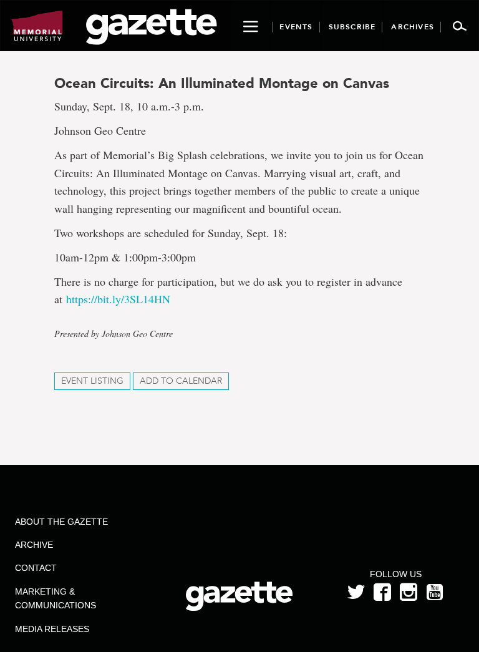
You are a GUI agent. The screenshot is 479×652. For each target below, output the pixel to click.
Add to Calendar (181, 381)
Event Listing (92, 381)
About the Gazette (61, 522)
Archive (34, 545)
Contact (36, 568)
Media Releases (52, 629)
